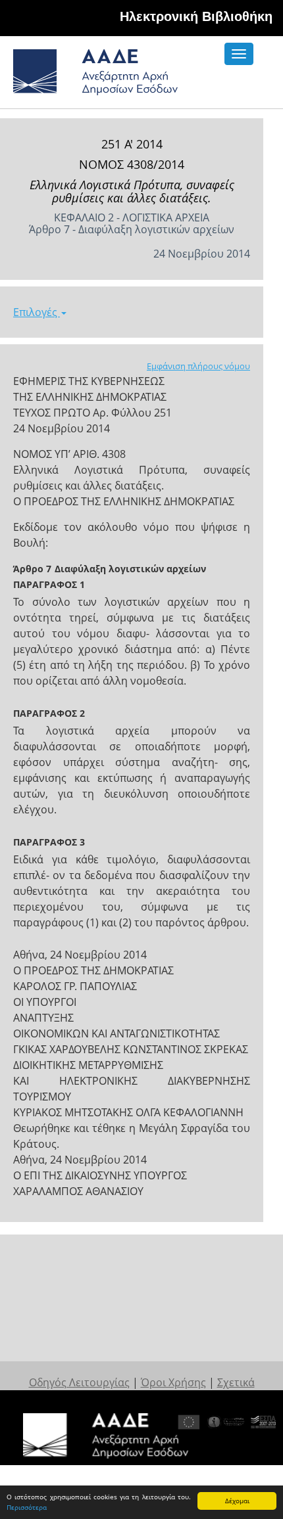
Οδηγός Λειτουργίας (79, 1382)
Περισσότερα (27, 1507)
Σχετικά (236, 1382)
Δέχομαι (237, 1500)
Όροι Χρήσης (173, 1382)
